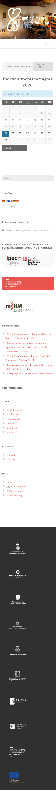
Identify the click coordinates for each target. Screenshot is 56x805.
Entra (9, 482)
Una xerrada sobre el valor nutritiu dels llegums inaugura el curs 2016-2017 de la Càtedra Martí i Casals (26, 347)
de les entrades (16, 486)
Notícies (11, 459)
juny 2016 (12, 423)
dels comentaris (17, 491)
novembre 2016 (14, 410)
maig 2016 (12, 428)
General (11, 455)
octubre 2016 (13, 414)
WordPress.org (14, 495)
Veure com (39, 64)
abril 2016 (12, 432)
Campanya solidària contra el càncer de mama (30, 373)
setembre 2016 (14, 419)
